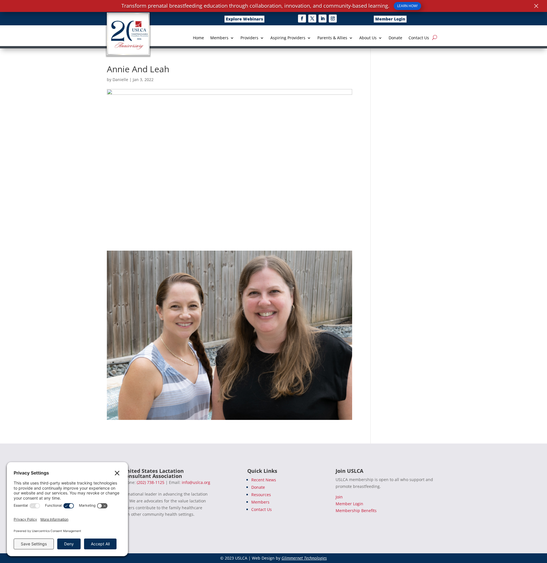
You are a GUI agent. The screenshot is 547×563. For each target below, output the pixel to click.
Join (339, 497)
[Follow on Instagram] (333, 18)
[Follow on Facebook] (302, 18)
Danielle (120, 79)
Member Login (390, 19)
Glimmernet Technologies (304, 558)
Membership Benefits (356, 510)
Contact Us (419, 38)
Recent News (263, 479)
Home (198, 38)
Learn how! (407, 5)
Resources (261, 494)
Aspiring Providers (287, 38)
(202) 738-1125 (150, 482)
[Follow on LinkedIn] (322, 18)
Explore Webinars (244, 19)
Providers (249, 38)
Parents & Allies (332, 38)
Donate (395, 38)
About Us (368, 38)
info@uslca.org (196, 482)
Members (219, 38)
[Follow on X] (312, 18)
